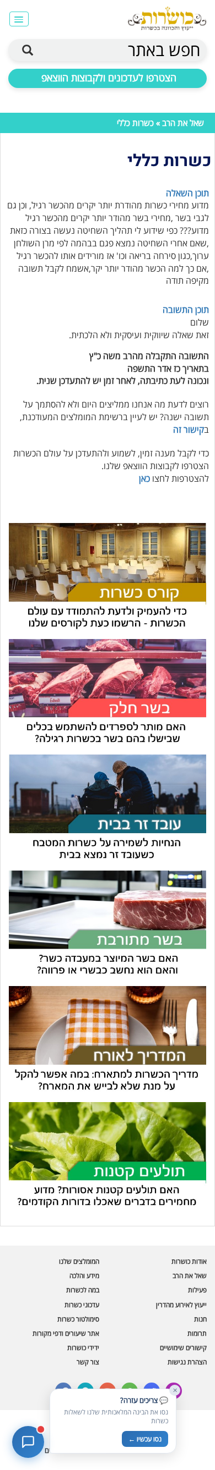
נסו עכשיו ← (145, 1439)
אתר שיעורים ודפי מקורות (66, 1333)
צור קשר (88, 1362)
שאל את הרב (183, 122)
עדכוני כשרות (81, 1304)
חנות (200, 1319)
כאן (144, 478)
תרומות (197, 1333)
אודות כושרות (189, 1261)
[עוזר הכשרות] (28, 1442)
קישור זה (188, 429)
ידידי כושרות (83, 1347)
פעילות (197, 1290)
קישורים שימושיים (183, 1347)
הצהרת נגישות (187, 1362)
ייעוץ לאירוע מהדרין (181, 1304)
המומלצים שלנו (79, 1261)
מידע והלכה (84, 1275)
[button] (19, 19)
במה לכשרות (82, 1290)
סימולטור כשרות (78, 1319)
